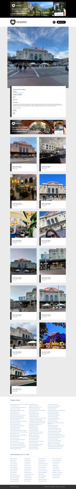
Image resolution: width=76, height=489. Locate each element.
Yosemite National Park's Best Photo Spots (55, 446)
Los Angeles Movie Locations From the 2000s (37, 421)
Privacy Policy (52, 486)
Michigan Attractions (27, 475)
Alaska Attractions (13, 460)
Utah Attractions (55, 465)
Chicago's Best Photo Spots (15, 427)
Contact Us (63, 486)
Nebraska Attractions (42, 460)
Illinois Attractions (27, 460)
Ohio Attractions (41, 474)
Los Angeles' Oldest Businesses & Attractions (37, 422)
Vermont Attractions (56, 467)
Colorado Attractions (13, 467)
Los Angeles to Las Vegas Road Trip (35, 424)
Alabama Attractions (13, 458)
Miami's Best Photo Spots (33, 430)
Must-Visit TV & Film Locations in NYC (35, 433)
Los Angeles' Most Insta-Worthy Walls (35, 419)
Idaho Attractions (27, 458)
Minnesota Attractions (28, 477)
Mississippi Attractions (28, 479)
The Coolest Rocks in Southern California (55, 434)
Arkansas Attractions (13, 463)
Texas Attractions (55, 463)
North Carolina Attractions (42, 470)
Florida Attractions (13, 472)
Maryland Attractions (27, 472)
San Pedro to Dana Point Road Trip (54, 418)
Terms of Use (58, 486)
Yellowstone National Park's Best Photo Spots (56, 445)
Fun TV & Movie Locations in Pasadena (17, 442)
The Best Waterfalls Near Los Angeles (54, 431)
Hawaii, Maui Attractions (14, 479)
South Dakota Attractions (57, 460)
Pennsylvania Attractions (42, 479)
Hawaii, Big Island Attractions (15, 475)
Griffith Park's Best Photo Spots (15, 448)
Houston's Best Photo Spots (34, 405)
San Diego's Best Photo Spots (53, 413)
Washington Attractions (57, 470)
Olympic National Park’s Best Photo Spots (36, 441)
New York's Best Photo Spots (34, 438)
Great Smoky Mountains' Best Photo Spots (17, 447)
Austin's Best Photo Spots (14, 413)
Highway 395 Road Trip (33, 404)
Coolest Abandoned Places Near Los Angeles (18, 430)
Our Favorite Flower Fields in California (36, 444)
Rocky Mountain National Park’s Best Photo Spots (56, 410)
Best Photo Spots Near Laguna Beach (17, 416)
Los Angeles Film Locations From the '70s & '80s (37, 418)
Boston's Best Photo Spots (14, 419)
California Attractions (13, 465)
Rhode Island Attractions (42, 481)
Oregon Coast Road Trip (33, 442)
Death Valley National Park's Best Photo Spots (18, 435)
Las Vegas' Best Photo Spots (34, 416)
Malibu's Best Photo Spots (33, 425)
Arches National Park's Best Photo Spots (17, 410)
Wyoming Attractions (56, 477)
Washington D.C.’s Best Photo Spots (54, 443)
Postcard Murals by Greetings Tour (54, 405)
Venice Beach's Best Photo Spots (53, 442)
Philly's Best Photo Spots (33, 447)
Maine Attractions (27, 470)
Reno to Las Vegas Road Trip (53, 407)
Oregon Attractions (41, 477)
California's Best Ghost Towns (15, 424)
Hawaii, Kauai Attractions (14, 477)
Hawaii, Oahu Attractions (14, 481)
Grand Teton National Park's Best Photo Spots (18, 445)
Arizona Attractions (13, 462)
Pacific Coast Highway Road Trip (34, 445)
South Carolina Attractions (57, 458)
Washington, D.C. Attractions (58, 472)
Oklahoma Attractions (42, 475)
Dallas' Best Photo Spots (14, 433)
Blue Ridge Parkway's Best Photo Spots (17, 418)
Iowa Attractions (27, 463)
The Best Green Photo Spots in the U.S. (55, 429)
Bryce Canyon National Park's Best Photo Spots (18, 421)
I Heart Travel (46, 486)
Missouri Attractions (27, 481)
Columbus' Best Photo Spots (15, 428)
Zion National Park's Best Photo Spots (54, 448)
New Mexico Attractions (42, 467)
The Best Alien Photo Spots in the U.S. (54, 428)
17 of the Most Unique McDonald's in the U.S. (18, 407)
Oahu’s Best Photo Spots (33, 439)
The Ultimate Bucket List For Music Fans (55, 437)
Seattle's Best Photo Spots (52, 419)
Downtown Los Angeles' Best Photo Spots (17, 439)
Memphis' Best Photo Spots (34, 428)
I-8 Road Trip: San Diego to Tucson (35, 407)
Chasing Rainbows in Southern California (17, 425)
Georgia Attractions (13, 474)
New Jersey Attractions (42, 465)
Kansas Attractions (27, 465)
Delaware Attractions (13, 470)
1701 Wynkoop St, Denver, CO (18, 92)
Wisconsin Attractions (56, 475)
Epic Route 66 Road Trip (14, 441)
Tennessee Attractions (56, 462)
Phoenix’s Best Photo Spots (34, 448)
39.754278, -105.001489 (17, 95)
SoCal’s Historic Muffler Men (53, 426)
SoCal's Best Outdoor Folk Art (53, 425)
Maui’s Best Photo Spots (33, 427)
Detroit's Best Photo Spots (14, 438)
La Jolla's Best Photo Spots (34, 415)
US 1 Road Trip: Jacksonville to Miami (54, 440)
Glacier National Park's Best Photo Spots (17, 444)
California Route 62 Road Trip (15, 422)
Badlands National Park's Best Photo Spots (17, 415)
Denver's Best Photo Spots (15, 436)
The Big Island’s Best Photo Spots (54, 432)
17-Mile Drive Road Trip (14, 405)
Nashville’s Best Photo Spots (34, 435)
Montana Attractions (41, 458)
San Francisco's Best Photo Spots (54, 415)
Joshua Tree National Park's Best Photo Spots (37, 410)
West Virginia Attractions (57, 474)
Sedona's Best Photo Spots (52, 421)
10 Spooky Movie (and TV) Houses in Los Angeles (19, 404)
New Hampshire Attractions (43, 463)
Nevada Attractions (41, 462)
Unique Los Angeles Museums (53, 439)
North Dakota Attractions (42, 472)
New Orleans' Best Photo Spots (34, 436)
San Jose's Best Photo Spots (53, 416)
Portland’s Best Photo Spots (53, 404)
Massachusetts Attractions (28, 474)
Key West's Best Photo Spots (34, 413)
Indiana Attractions (27, 462)
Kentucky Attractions (27, 467)
